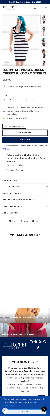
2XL (30, 99)
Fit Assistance (11, 187)
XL (23, 99)
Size (4, 95)
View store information (14, 170)
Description (9, 180)
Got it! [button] (25, 412)
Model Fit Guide (11, 193)
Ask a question (11, 213)
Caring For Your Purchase (18, 200)
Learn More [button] (9, 405)
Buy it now (25, 140)
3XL (37, 99)
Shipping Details (12, 206)
